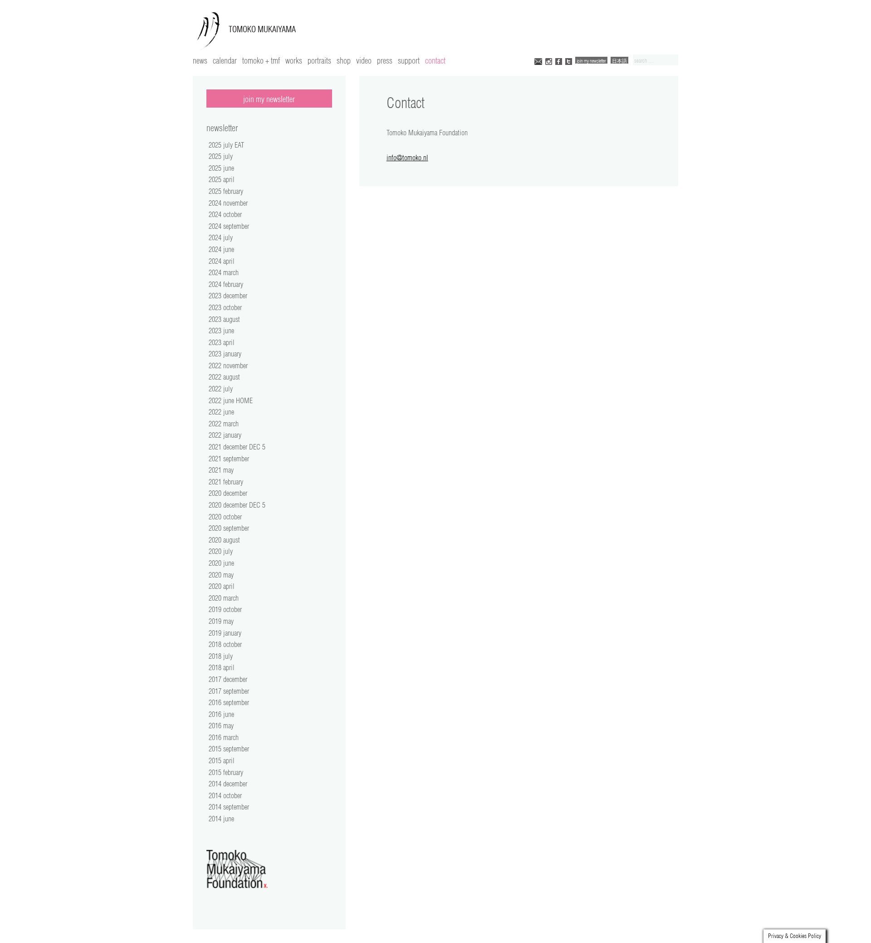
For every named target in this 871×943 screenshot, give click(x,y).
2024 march (224, 272)
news (200, 60)
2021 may (221, 469)
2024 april (222, 261)
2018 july (221, 656)
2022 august (224, 376)
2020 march (224, 597)
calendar (225, 60)
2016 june (221, 714)
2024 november (228, 202)
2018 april (222, 667)
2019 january (225, 632)
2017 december (228, 679)
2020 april (222, 586)
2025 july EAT (226, 144)
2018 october (225, 644)
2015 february (226, 772)
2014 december (228, 783)
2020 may (221, 574)
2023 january (225, 353)
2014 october (225, 795)
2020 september (229, 528)
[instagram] (548, 60)
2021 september (229, 458)
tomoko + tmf (261, 60)
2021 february (226, 481)
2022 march (224, 423)
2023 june (221, 330)
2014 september (229, 806)
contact (435, 60)
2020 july (221, 551)
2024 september (229, 226)
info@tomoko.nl (407, 157)
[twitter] (568, 60)
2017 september (229, 691)
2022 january (225, 434)
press (384, 60)
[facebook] (558, 60)
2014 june (221, 818)
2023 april (222, 342)
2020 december (228, 493)
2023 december (228, 295)
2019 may (221, 621)
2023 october (225, 307)
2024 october (225, 214)
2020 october (225, 516)
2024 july (221, 237)
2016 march (224, 737)
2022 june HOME (231, 400)
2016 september (229, 702)
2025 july (221, 156)
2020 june (221, 563)
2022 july (221, 388)
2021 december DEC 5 (237, 446)
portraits (319, 60)
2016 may (221, 725)
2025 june (221, 168)
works (293, 60)
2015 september (229, 748)
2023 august (224, 319)
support (409, 60)
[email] (538, 60)
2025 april (222, 179)
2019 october (225, 609)
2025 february (226, 191)
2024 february (226, 284)
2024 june (221, 249)
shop (344, 60)
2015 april (222, 760)
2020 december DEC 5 (237, 504)
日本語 (619, 61)
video (364, 60)
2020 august (224, 539)
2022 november (228, 365)
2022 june (221, 411)
